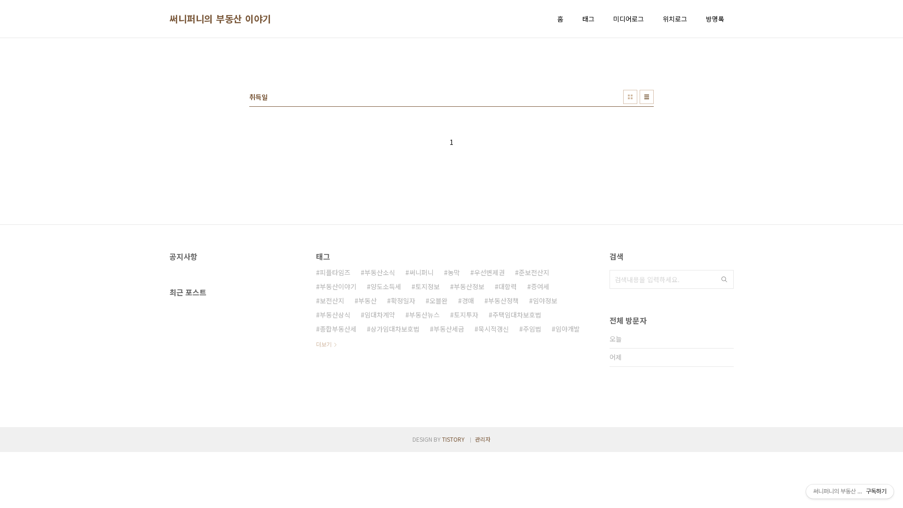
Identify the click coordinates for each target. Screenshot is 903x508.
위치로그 (675, 19)
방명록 (715, 19)
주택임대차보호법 (516, 314)
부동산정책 (503, 300)
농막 (454, 272)
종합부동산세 (338, 328)
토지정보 (427, 286)
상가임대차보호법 (395, 328)
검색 (724, 279)
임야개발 (567, 328)
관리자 (483, 439)
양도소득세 (386, 286)
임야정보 (545, 300)
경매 (468, 300)
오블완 (438, 300)
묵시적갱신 (493, 328)
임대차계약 (379, 314)
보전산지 (332, 300)
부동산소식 (379, 272)
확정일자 (403, 300)
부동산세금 (449, 328)
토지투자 (466, 314)
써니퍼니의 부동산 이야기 (220, 18)
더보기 (324, 344)
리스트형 (647, 97)
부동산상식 (335, 314)
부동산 (367, 300)
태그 (588, 19)
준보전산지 (534, 272)
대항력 (508, 286)
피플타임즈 (335, 272)
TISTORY (453, 439)
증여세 (540, 286)
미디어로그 (628, 19)
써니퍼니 (421, 272)
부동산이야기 (338, 286)
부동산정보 (469, 286)
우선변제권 (489, 272)
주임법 (532, 328)
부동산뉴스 (424, 314)
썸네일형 (630, 97)
